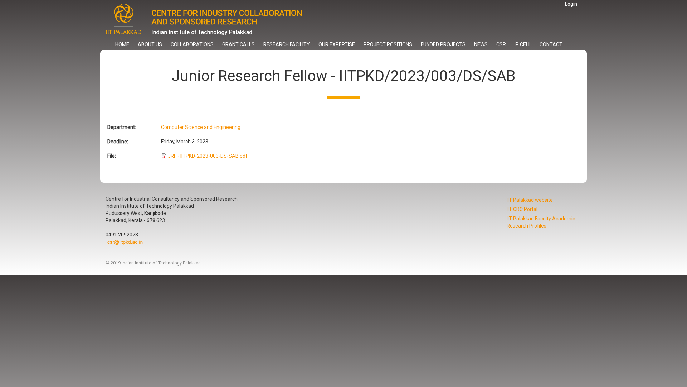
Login (571, 4)
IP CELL (523, 44)
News (481, 44)
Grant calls (238, 44)
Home (122, 44)
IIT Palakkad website (530, 200)
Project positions (388, 44)
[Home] (210, 19)
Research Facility (286, 44)
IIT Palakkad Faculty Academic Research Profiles (541, 222)
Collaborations (192, 44)
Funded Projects (443, 44)
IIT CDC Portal (522, 209)
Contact (551, 44)
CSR (501, 44)
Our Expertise (336, 44)
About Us (150, 44)
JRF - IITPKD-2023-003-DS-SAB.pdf (208, 156)
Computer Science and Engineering (200, 127)
